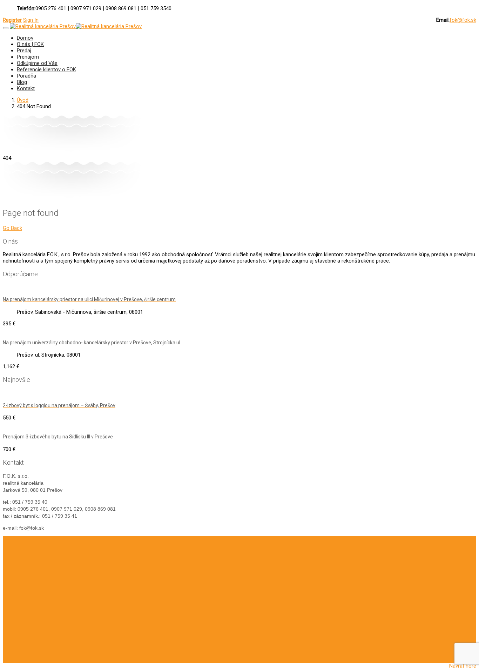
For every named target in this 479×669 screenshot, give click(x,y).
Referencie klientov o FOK (46, 69)
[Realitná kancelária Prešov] (43, 26)
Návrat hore (462, 666)
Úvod (22, 100)
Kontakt (26, 88)
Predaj (24, 50)
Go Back (12, 228)
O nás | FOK (30, 44)
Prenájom (28, 57)
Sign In (31, 20)
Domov (25, 38)
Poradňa (26, 76)
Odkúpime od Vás (37, 63)
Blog (22, 82)
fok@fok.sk (463, 20)
